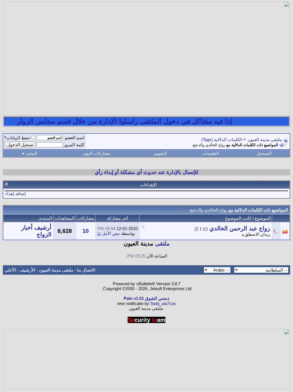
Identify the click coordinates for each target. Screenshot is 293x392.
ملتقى (162, 243)
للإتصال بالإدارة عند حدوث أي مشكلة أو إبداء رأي (146, 172)
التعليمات (210, 153)
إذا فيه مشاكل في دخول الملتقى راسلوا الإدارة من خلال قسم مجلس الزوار (128, 121)
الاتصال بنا (86, 270)
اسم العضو (74, 137)
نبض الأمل (111, 233)
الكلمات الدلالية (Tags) (221, 139)
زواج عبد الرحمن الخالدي (239, 228)
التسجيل (264, 153)
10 (85, 231)
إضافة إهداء (15, 193)
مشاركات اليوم (97, 153)
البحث (31, 153)
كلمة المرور (74, 144)
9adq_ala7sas (163, 303)
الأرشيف (27, 270)
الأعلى (10, 270)
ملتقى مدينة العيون (265, 139)
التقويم (160, 153)
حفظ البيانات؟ (17, 137)
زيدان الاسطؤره (256, 234)
